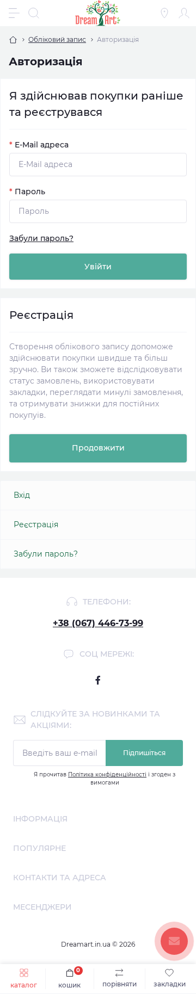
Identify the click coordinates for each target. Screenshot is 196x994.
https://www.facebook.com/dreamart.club (98, 680)
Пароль (27, 191)
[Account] (184, 13)
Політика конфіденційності (107, 774)
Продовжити (98, 448)
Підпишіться (144, 753)
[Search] (33, 13)
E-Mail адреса (39, 145)
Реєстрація (36, 524)
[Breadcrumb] (13, 39)
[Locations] (164, 13)
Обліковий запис (57, 39)
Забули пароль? (41, 238)
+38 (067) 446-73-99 (98, 623)
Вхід (22, 495)
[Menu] (14, 13)
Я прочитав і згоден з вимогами (104, 778)
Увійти (98, 266)
